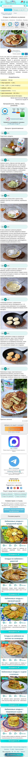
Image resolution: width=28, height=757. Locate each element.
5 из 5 (18, 481)
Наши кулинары (19, 749)
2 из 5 (12, 481)
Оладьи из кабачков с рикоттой (14, 559)
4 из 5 (16, 481)
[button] (22, 26)
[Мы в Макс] (14, 441)
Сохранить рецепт (15, 754)
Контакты (6, 749)
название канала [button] (13, 471)
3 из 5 (14, 481)
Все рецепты (8, 10)
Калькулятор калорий (6, 747)
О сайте (12, 749)
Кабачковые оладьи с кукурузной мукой (14, 522)
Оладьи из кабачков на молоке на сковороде (14, 637)
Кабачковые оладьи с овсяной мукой (14, 599)
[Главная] (11, 2)
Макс (18, 751)
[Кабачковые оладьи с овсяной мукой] (14, 611)
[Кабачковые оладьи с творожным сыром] (14, 722)
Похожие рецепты (5, 20)
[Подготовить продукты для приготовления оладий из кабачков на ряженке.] (14, 147)
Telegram (23, 751)
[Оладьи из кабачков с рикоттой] (14, 573)
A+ (26, 54)
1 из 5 (9, 481)
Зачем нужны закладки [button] (14, 432)
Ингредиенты (12, 20)
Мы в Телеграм (14, 468)
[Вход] (27, 1)
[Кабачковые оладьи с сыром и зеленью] (14, 685)
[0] (18, 26)
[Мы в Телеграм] (14, 461)
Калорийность (19, 20)
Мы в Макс (14, 448)
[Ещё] (25, 10)
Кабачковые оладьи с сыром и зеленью (14, 672)
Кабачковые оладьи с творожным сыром (14, 710)
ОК (15, 751)
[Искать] (25, 6)
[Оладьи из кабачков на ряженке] (14, 39)
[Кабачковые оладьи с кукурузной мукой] (14, 534)
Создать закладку (15, 429)
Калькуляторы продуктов (19, 747)
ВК (12, 751)
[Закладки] (24, 1)
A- (22, 54)
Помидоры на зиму (18, 10)
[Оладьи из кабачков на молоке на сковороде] (14, 649)
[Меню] (1, 2)
